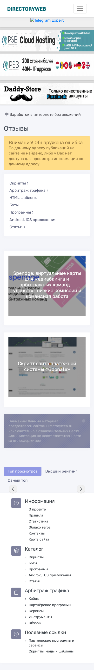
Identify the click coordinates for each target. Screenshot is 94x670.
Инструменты (40, 617)
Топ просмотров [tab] (23, 471)
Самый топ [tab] (17, 480)
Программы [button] (20, 212)
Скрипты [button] (17, 183)
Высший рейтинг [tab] (61, 471)
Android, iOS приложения (32, 219)
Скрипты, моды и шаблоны (51, 651)
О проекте (37, 509)
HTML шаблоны (23, 197)
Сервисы (36, 611)
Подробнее (47, 285)
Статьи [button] (15, 227)
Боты (14, 205)
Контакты (37, 533)
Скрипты (36, 557)
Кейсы (34, 599)
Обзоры (35, 623)
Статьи (34, 581)
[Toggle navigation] (80, 8)
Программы (38, 569)
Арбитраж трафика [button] (27, 190)
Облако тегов (40, 527)
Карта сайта (39, 539)
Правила (36, 515)
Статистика (38, 521)
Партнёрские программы (50, 605)
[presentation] (13, 489)
